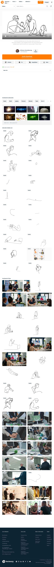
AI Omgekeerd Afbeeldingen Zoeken (7, 547)
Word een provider (37, 541)
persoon (24, 100)
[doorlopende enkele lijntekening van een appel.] (14, 210)
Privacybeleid (48, 561)
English (47, 534)
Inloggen (47, 2)
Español (48, 536)
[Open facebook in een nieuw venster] (16, 560)
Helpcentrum (38, 534)
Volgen (35, 51)
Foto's (14, 1)
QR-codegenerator (6, 553)
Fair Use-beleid (46, 562)
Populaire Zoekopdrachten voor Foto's (25, 547)
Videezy (4, 538)
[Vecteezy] (2, 2)
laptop (16, 100)
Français (48, 542)
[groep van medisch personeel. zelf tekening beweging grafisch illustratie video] (39, 165)
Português (48, 538)
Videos (20, 1)
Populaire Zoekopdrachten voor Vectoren (25, 543)
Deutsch (48, 540)
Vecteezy (4, 536)
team (37, 100)
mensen (30, 100)
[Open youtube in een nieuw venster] (30, 560)
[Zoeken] (47, 6)
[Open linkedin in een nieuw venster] (21, 560)
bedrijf (42, 100)
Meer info (5, 69)
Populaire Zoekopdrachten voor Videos (25, 552)
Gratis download (27, 56)
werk (10, 100)
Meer (6, 3)
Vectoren (7, 1)
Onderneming (5, 540)
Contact (37, 536)
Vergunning (24, 534)
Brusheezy (4, 534)
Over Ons (37, 538)
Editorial (28, 1)
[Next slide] (48, 100)
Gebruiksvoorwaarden (39, 561)
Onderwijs (4, 542)
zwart (4, 100)
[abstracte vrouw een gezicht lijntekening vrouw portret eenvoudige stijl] (39, 268)
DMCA (22, 536)
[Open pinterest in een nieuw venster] (23, 560)
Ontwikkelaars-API (6, 544)
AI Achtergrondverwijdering (8, 550)
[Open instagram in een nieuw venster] (18, 560)
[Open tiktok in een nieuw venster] (25, 560)
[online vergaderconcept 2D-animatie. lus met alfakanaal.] (39, 253)
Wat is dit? (12, 67)
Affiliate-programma (24, 539)
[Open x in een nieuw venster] (27, 560)
